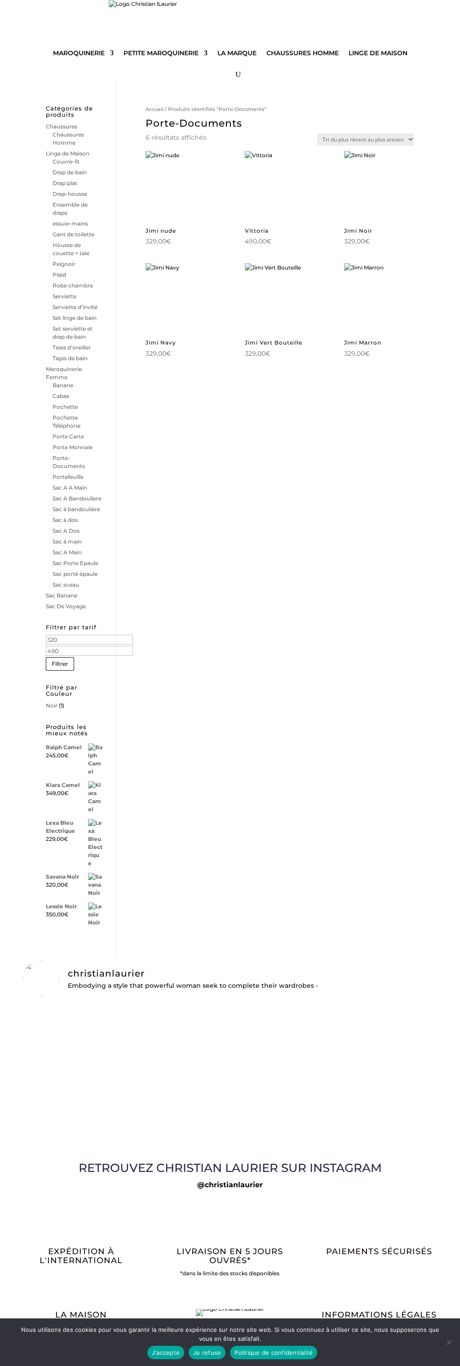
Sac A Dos (66, 530)
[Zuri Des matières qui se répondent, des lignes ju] (230, 1141)
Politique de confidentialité (273, 1352)
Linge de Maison (378, 53)
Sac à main (67, 541)
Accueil (155, 109)
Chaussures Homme (302, 53)
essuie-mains (70, 223)
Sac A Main (67, 552)
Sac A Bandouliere (77, 498)
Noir (52, 705)
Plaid (59, 274)
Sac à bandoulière (76, 509)
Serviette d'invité (75, 307)
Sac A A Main (70, 487)
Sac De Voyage (66, 606)
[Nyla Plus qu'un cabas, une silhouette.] (369, 1137)
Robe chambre (73, 285)
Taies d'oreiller (72, 347)
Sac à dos (65, 520)
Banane (63, 385)
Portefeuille (68, 476)
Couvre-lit (66, 161)
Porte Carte (68, 436)
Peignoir (64, 264)
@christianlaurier (230, 1184)
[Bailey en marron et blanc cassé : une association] (90, 1020)
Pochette (65, 406)
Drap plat (65, 183)
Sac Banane (61, 595)
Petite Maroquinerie (161, 53)
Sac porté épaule (75, 573)
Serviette (64, 296)
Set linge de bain (75, 317)
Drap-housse (70, 193)
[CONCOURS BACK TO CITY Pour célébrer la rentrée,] (230, 1068)
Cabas (61, 396)
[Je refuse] (448, 1342)
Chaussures (61, 126)
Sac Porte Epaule (75, 563)
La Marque (237, 53)
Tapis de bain (70, 358)
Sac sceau (66, 584)
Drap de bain (70, 172)
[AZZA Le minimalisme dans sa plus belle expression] (90, 1141)
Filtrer (60, 663)
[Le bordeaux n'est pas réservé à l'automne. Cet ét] (369, 1020)
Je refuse (207, 1352)
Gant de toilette (73, 234)
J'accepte (166, 1352)
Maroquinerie (79, 53)
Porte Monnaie (73, 447)
